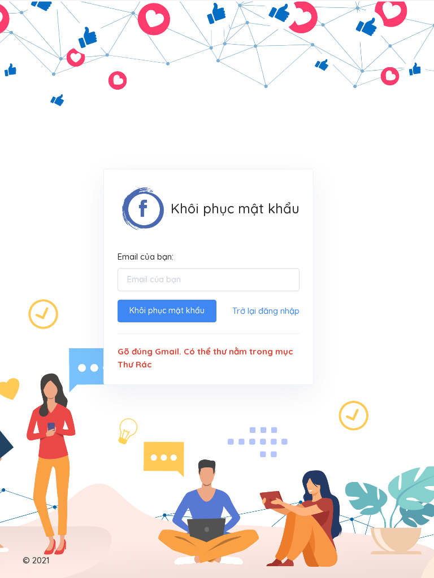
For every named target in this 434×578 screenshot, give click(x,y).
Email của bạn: (145, 256)
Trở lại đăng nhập (266, 310)
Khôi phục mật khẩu (167, 310)
